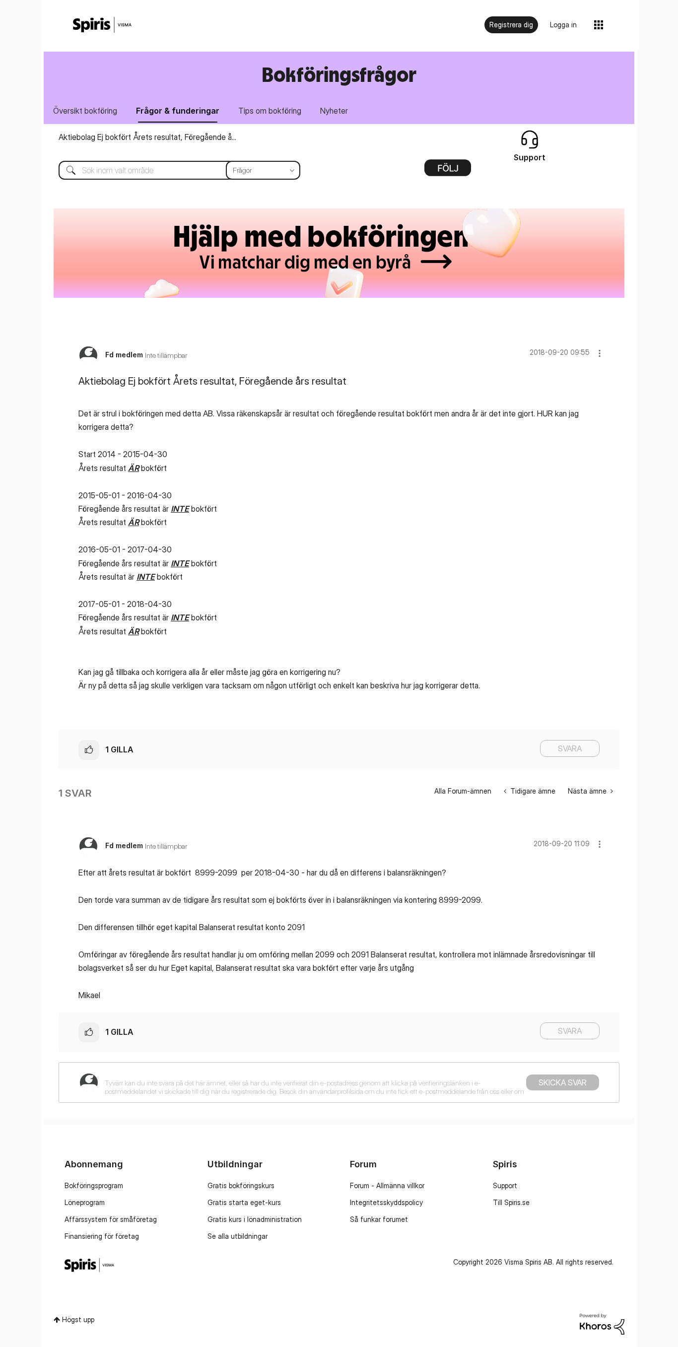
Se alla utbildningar (237, 1236)
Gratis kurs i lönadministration (254, 1219)
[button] (600, 353)
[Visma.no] (102, 25)
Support (505, 1185)
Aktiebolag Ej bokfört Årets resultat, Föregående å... (147, 137)
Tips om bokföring (269, 111)
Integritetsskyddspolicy (386, 1202)
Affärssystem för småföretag (111, 1219)
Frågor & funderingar (177, 111)
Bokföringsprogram (94, 1185)
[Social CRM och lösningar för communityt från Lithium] (602, 1323)
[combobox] (172, 170)
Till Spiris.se (511, 1202)
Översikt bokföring (85, 111)
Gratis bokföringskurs (240, 1185)
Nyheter (334, 111)
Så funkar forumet (379, 1219)
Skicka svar (563, 1082)
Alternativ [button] (448, 171)
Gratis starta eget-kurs (244, 1202)
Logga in (563, 24)
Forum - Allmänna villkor (387, 1185)
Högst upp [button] (78, 1319)
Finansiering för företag (102, 1236)
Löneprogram (85, 1202)
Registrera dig (511, 24)
